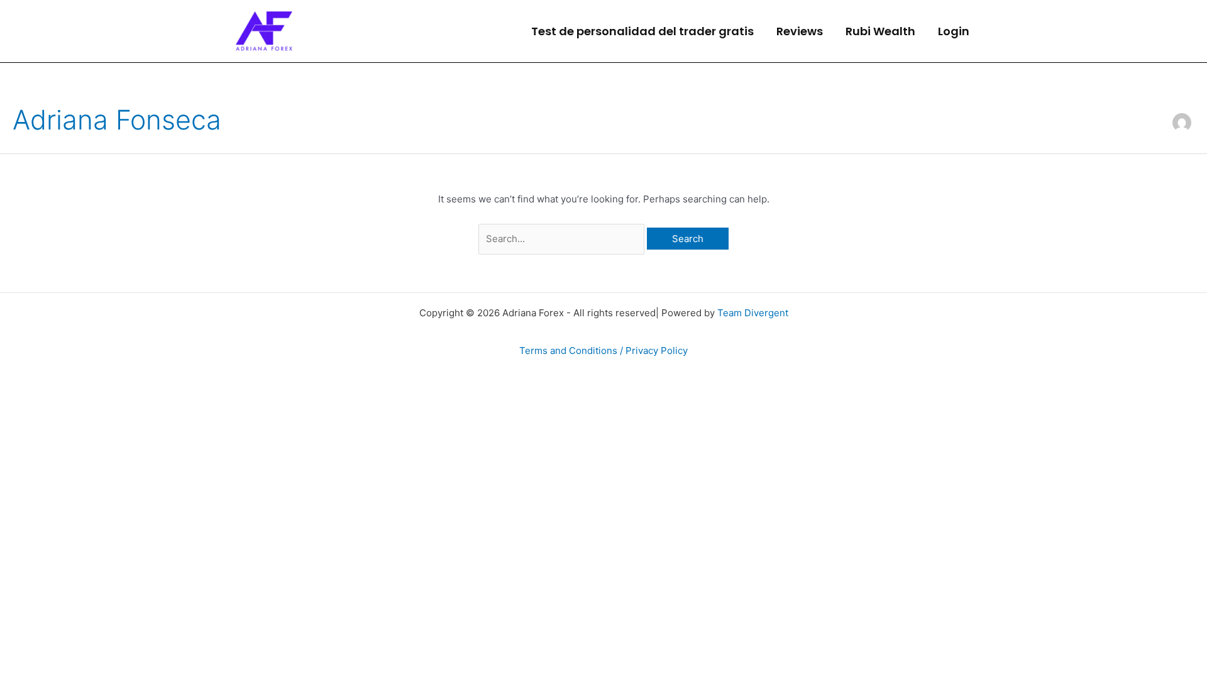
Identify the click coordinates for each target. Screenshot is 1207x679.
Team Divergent (752, 313)
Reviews (799, 31)
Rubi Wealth (880, 31)
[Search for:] (563, 239)
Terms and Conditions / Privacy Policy (603, 350)
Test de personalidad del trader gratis (642, 31)
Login (953, 31)
